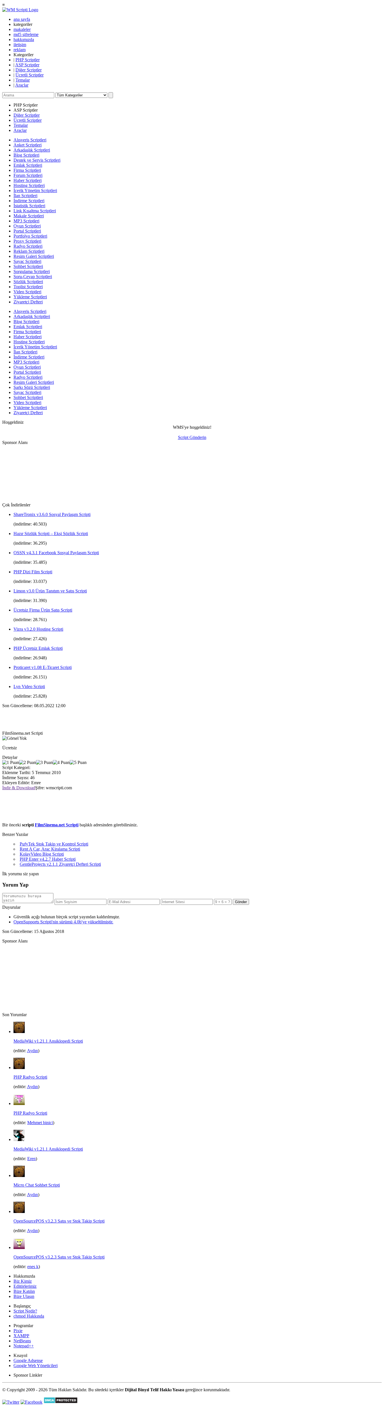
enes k (33, 1266)
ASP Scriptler (27, 64)
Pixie (17, 1330)
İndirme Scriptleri (28, 200)
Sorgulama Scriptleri (31, 271)
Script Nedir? (25, 1311)
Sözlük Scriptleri (28, 281)
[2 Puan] (27, 762)
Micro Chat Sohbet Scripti (36, 1185)
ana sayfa (21, 19)
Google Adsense (28, 1360)
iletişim (19, 44)
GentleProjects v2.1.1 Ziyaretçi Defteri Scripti (60, 864)
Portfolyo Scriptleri (30, 236)
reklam (19, 49)
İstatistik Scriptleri (29, 205)
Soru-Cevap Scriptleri (32, 276)
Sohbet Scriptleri (28, 266)
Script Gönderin (192, 437)
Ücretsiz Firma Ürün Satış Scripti (42, 610)
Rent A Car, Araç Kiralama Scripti (50, 849)
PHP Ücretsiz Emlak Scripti (38, 648)
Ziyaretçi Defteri (28, 301)
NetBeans (22, 1340)
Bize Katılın (24, 1291)
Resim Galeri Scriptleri (33, 256)
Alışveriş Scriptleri (29, 139)
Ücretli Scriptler (29, 75)
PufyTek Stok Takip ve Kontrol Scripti (54, 844)
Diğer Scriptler (28, 69)
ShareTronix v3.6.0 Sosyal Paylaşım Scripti (52, 514)
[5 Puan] (78, 762)
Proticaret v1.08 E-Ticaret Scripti (42, 667)
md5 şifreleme (26, 34)
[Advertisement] (30, 473)
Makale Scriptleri (28, 215)
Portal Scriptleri (27, 231)
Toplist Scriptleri (28, 286)
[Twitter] (10, 1402)
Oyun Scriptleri (27, 226)
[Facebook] (31, 1402)
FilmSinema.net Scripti (56, 824)
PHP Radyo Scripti (30, 1077)
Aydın (32, 1050)
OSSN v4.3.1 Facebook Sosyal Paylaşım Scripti (56, 552)
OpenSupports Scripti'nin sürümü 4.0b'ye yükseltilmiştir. (63, 921)
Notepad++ (23, 1345)
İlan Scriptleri (25, 195)
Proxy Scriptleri (27, 241)
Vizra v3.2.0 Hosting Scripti (38, 629)
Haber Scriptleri (27, 180)
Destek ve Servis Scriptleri (36, 160)
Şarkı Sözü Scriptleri (31, 387)
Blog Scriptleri (26, 155)
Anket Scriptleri (27, 145)
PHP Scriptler (27, 59)
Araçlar (21, 85)
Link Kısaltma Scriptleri (34, 210)
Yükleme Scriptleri (30, 296)
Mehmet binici (40, 1122)
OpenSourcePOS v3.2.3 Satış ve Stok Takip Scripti (59, 1221)
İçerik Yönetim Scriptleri (35, 190)
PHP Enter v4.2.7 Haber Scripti (48, 859)
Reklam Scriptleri (28, 251)
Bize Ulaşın (23, 1296)
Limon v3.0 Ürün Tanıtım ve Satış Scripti (50, 590)
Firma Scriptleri (27, 170)
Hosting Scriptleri (29, 185)
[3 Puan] (44, 762)
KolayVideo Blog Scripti (42, 854)
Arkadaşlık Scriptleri (31, 150)
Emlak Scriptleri (27, 165)
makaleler (22, 29)
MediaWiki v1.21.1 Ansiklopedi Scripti (48, 1041)
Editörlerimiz (25, 1286)
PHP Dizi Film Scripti (32, 571)
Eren (31, 1158)
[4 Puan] (61, 762)
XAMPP (21, 1335)
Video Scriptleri (27, 291)
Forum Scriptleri (27, 175)
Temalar (22, 80)
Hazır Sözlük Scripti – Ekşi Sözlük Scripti (50, 533)
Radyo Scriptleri (27, 246)
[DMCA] (61, 1402)
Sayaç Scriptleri (27, 261)
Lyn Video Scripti (29, 686)
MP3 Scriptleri (26, 220)
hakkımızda (23, 39)
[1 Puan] (10, 762)
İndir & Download (18, 787)
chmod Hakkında (28, 1316)
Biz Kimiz (22, 1281)
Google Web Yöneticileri (35, 1365)
